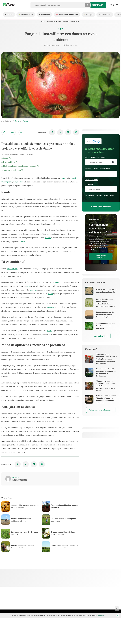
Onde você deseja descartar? (97, 169)
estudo (57, 282)
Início (43, 21)
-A (21, 132)
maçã (74, 178)
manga (16, 181)
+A (12, 132)
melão (22, 181)
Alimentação (105, 14)
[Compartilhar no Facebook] (52, 132)
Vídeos (10, 14)
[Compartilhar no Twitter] (60, 132)
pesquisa (50, 307)
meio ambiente (12, 268)
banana (63, 178)
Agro (59, 21)
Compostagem (27, 14)
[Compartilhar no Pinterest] (76, 132)
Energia (89, 14)
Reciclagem (45, 14)
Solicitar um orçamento (101, 256)
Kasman (17, 121)
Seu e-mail (89, 184)
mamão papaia (6, 181)
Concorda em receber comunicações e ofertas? (101, 196)
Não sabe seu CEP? (91, 180)
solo (28, 286)
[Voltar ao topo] (117, 608)
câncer (22, 241)
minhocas (33, 290)
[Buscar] (87, 5)
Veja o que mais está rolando (100, 410)
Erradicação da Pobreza (68, 14)
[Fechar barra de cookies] (117, 615)
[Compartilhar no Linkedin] (68, 132)
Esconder (29, 154)
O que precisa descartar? (95, 157)
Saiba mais (100, 615)
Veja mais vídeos (101, 336)
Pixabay (25, 121)
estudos (48, 237)
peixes (49, 330)
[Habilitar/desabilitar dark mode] (4, 132)
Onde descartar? (94, 5)
